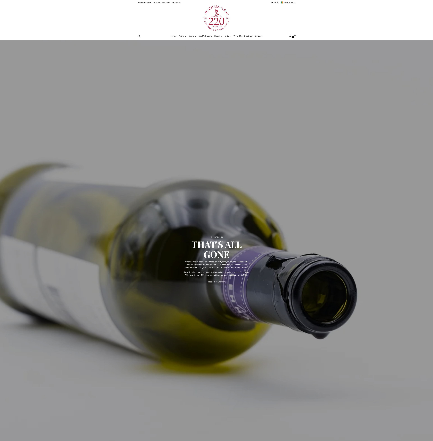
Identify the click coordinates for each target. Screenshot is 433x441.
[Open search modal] (139, 36)
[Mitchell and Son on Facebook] (272, 2)
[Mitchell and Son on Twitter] (278, 2)
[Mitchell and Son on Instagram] (275, 2)
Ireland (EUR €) (289, 2)
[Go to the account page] (289, 36)
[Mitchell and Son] (216, 18)
